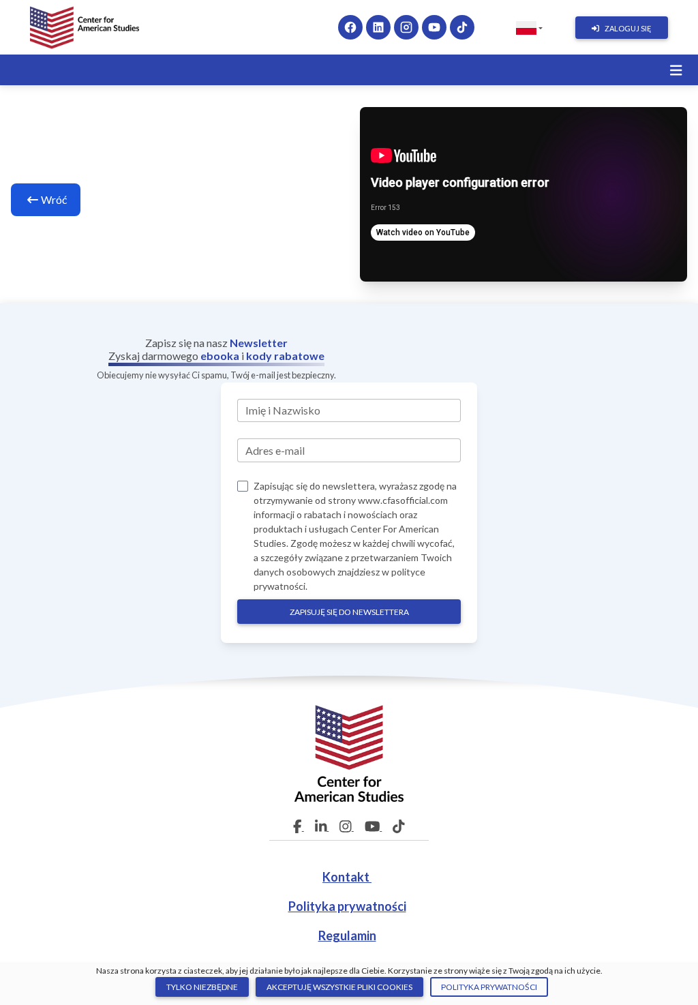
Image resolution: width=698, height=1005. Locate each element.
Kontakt (346, 876)
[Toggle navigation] (676, 70)
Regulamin (347, 935)
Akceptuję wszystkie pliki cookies (339, 987)
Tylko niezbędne (202, 987)
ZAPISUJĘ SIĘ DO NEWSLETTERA (349, 612)
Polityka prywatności (347, 906)
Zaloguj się (628, 28)
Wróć (54, 199)
